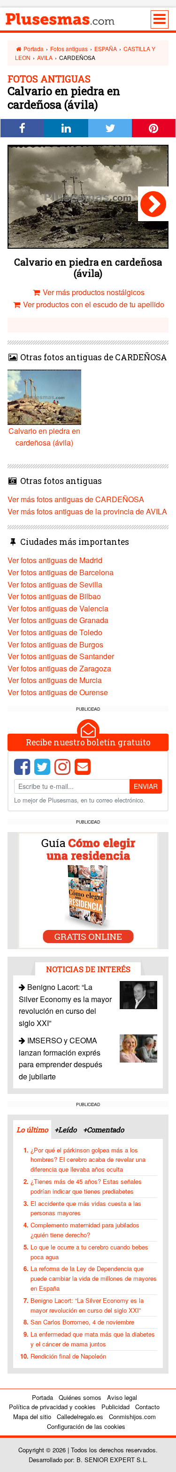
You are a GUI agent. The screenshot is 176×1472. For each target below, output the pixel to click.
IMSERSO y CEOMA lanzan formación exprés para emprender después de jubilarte (60, 1058)
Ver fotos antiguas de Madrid (55, 560)
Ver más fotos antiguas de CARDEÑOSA (76, 499)
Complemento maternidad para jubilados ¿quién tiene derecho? (85, 1229)
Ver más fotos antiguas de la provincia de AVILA (87, 511)
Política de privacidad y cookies (52, 1406)
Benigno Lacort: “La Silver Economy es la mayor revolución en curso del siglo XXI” (87, 1305)
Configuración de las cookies (86, 1426)
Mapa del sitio (32, 1416)
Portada (33, 48)
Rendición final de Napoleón (68, 1356)
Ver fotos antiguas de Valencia (58, 608)
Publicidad (115, 1406)
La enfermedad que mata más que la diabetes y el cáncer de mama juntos (93, 1339)
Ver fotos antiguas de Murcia (55, 680)
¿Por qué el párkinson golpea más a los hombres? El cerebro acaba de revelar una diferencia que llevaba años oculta (88, 1159)
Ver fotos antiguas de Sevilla (55, 584)
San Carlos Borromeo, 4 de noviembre (82, 1321)
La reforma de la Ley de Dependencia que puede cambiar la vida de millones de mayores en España (94, 1278)
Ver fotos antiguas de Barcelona (61, 572)
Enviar (146, 786)
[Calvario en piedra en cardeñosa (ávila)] (153, 203)
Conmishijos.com (132, 1416)
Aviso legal (122, 1397)
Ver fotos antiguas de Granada (58, 620)
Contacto (147, 1406)
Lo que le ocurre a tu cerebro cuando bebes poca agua (89, 1251)
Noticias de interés (88, 969)
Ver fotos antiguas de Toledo (55, 632)
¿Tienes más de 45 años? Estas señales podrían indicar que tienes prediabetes (86, 1186)
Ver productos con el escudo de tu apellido (92, 304)
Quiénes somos (80, 1397)
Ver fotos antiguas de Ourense (58, 692)
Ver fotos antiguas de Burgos (55, 644)
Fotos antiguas (69, 48)
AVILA (45, 57)
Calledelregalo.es (80, 1416)
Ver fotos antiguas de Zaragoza (59, 668)
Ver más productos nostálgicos (93, 292)
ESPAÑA (105, 48)
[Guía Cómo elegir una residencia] (88, 890)
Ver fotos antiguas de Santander (61, 656)
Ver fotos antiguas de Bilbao (54, 596)
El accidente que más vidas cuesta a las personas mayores (86, 1208)
